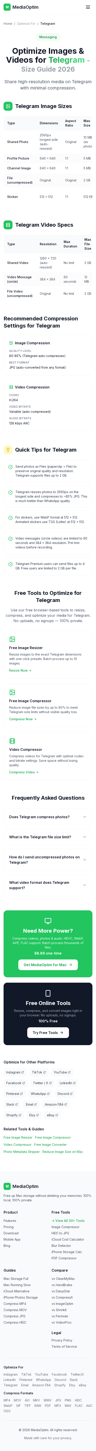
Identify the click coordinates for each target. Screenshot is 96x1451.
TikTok (37, 1072)
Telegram (11, 1385)
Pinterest (12, 1094)
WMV (48, 1400)
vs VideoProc (62, 1322)
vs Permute (60, 1316)
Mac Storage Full (16, 1279)
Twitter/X (77, 1374)
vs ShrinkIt (59, 1310)
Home (8, 23)
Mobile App (12, 1239)
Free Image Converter (50, 1144)
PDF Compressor (64, 1258)
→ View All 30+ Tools (68, 1221)
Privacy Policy (62, 1340)
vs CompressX (62, 1297)
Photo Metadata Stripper (22, 1152)
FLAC (79, 1405)
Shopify (12, 1115)
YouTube (60, 1072)
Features (10, 1221)
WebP (8, 1405)
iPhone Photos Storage (21, 1297)
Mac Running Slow (17, 1285)
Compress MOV (15, 1310)
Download (11, 1233)
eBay (50, 1115)
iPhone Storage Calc (67, 1252)
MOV (17, 1400)
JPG (58, 1400)
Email (29, 1104)
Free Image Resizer (18, 1137)
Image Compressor (65, 1227)
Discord (63, 1094)
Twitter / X (40, 1083)
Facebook (13, 1083)
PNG (68, 1400)
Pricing (9, 1227)
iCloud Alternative (16, 1291)
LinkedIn (66, 1083)
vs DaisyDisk (61, 1291)
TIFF (27, 1405)
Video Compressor (17, 1144)
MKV (36, 1400)
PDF (48, 1405)
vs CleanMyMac (63, 1279)
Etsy (32, 1115)
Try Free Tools (45, 1032)
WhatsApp (38, 1094)
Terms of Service (64, 1346)
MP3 (57, 1405)
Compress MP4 (15, 1304)
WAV (68, 1405)
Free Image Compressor (53, 1137)
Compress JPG (14, 1316)
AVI (27, 1400)
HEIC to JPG (60, 1233)
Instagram (13, 1072)
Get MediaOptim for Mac (45, 965)
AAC (89, 1405)
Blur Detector (61, 1246)
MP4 (7, 1400)
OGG (7, 1411)
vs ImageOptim (62, 1304)
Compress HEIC (15, 1322)
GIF (18, 1405)
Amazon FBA (54, 1104)
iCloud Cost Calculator (68, 1239)
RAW (37, 1405)
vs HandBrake (62, 1285)
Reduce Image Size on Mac (62, 1152)
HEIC (78, 1400)
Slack (10, 1104)
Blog (7, 1246)
